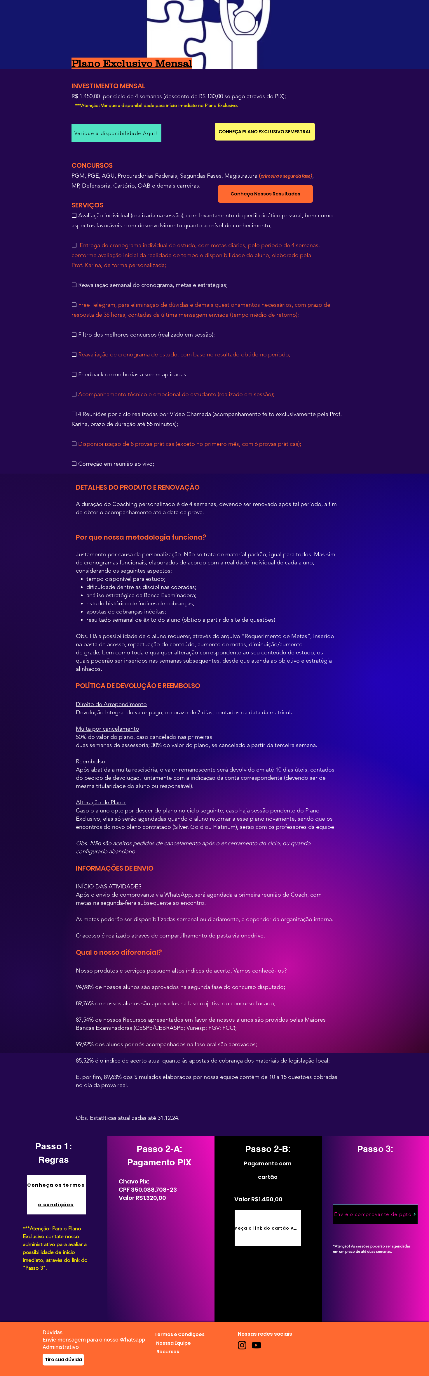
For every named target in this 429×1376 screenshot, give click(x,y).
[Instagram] (242, 1345)
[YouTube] (256, 1345)
